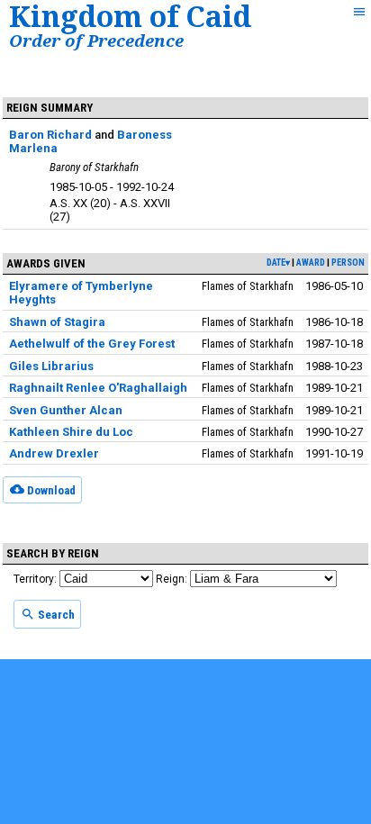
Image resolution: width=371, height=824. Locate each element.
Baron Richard (50, 134)
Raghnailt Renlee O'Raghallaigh (98, 387)
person (348, 262)
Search (55, 614)
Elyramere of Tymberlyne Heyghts (81, 292)
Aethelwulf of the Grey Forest (92, 343)
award (310, 262)
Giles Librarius (51, 366)
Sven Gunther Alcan (65, 410)
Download (50, 489)
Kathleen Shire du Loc (71, 432)
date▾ (278, 262)
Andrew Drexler (54, 453)
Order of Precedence (96, 40)
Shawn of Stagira (57, 322)
